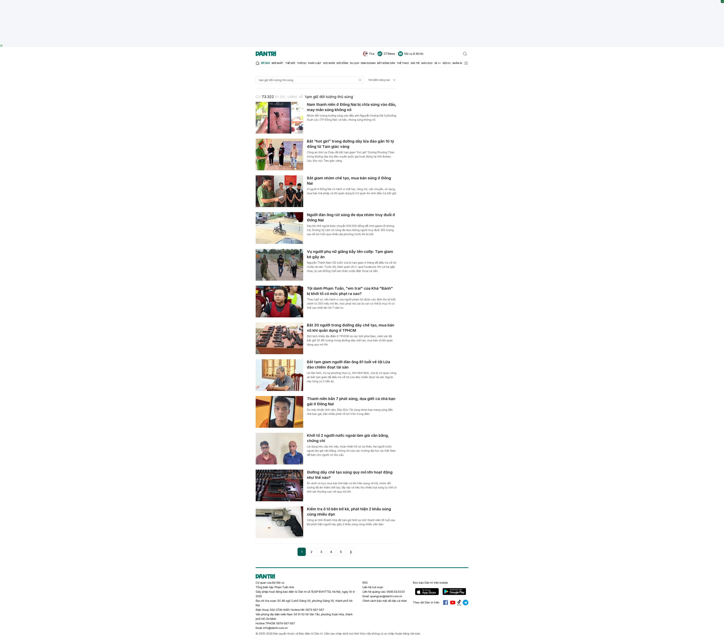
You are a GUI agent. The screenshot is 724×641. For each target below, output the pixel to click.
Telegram (465, 602)
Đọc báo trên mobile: (430, 582)
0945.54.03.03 (396, 591)
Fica (371, 53)
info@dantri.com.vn (275, 627)
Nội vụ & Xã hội (413, 53)
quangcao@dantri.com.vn (386, 596)
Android (454, 591)
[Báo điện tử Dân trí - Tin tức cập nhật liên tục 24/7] (266, 53)
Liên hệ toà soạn (373, 587)
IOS (427, 591)
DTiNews (389, 53)
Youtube (453, 602)
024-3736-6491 (279, 609)
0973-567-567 (314, 609)
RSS (365, 582)
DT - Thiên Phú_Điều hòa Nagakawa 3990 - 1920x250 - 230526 (362, 1)
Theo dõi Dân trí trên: (426, 602)
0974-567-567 (285, 623)
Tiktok (459, 602)
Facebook (445, 602)
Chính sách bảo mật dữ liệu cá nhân (385, 600)
